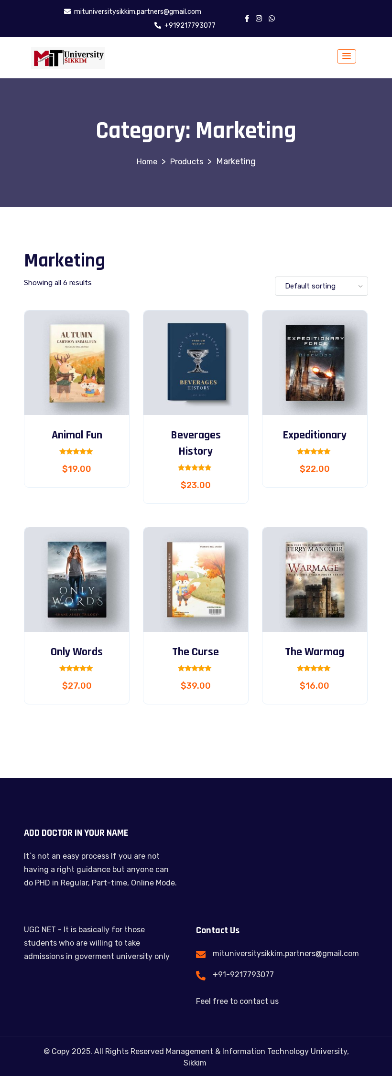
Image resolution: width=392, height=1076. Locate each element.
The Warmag (314, 652)
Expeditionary (315, 435)
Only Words (77, 652)
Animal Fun (77, 435)
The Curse (195, 652)
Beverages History (196, 443)
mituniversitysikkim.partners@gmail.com (286, 953)
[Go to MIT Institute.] (147, 161)
